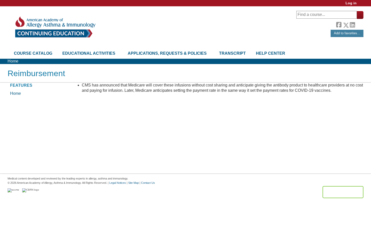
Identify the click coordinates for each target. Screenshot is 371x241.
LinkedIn (352, 24)
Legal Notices (117, 182)
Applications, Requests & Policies (167, 53)
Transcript (232, 53)
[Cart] (361, 5)
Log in (351, 3)
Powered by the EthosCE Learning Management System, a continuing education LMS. (343, 192)
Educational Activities (88, 53)
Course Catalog (33, 53)
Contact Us (148, 182)
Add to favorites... (347, 33)
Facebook (338, 24)
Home (13, 61)
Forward (359, 23)
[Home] (55, 27)
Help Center (270, 53)
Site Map (133, 182)
